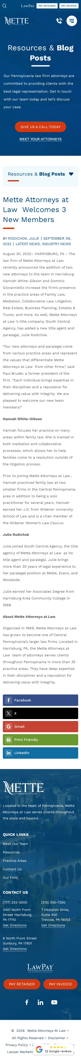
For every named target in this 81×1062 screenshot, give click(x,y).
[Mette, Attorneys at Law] (16, 20)
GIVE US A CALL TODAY (40, 127)
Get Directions (15, 925)
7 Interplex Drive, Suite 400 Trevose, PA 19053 (55, 915)
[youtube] (54, 1002)
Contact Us (12, 869)
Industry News (56, 244)
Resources (11, 852)
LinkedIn (21, 753)
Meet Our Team (15, 844)
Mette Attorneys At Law (46, 1031)
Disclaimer (56, 1038)
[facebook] (27, 1002)
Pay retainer (47, 5)
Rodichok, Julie (23, 238)
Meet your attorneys (40, 139)
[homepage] (40, 788)
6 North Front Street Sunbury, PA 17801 (20, 940)
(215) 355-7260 (53, 902)
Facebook (22, 700)
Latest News (28, 244)
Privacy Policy (16, 1045)
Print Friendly (26, 739)
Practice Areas (14, 861)
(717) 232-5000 (15, 902)
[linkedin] (40, 1002)
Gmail (19, 726)
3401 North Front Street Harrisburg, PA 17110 (17, 915)
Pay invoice (68, 5)
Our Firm (10, 877)
